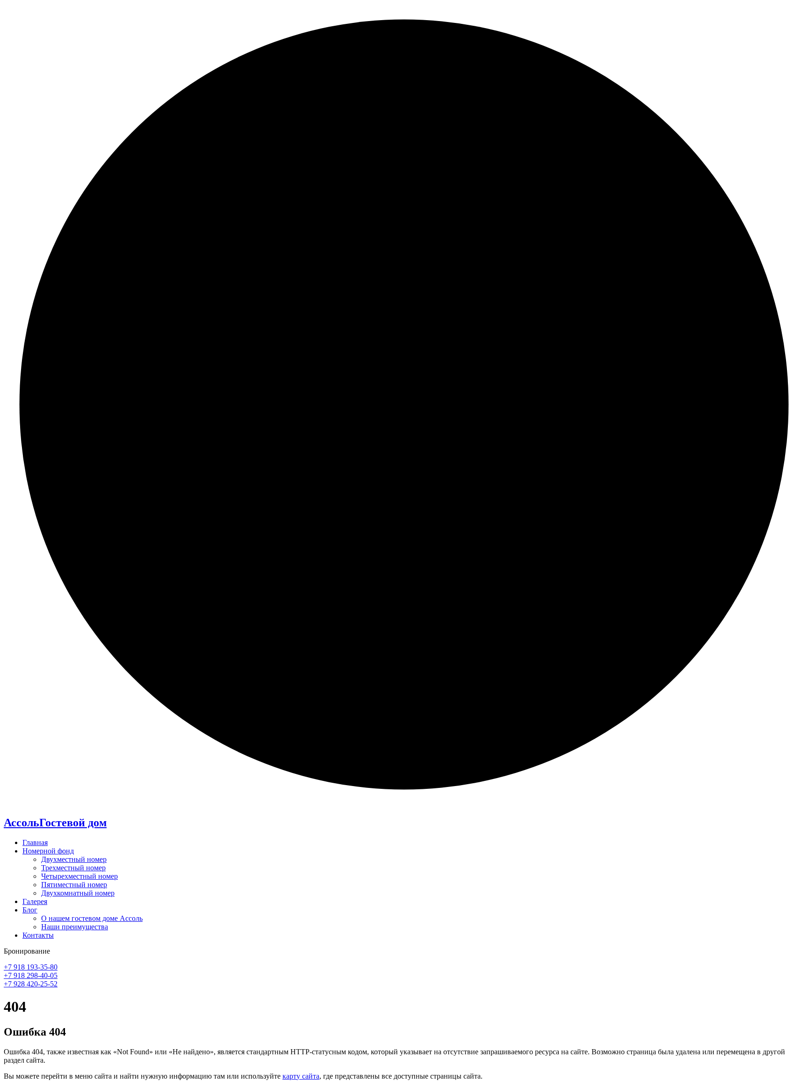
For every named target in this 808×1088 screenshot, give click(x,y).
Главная (35, 842)
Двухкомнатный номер (78, 893)
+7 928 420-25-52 (31, 984)
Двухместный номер (74, 859)
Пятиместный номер (74, 885)
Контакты (38, 935)
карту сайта (300, 1076)
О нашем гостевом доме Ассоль (92, 918)
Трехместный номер (73, 868)
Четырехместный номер (79, 876)
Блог (29, 910)
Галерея (34, 901)
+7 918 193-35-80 (31, 967)
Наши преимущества (74, 927)
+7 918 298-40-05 (31, 975)
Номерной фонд (48, 851)
